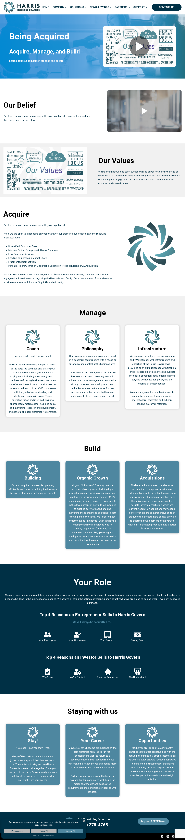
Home (45, 7)
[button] (139, 46)
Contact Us (166, 7)
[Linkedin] (173, 836)
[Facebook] (162, 836)
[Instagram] (167, 836)
